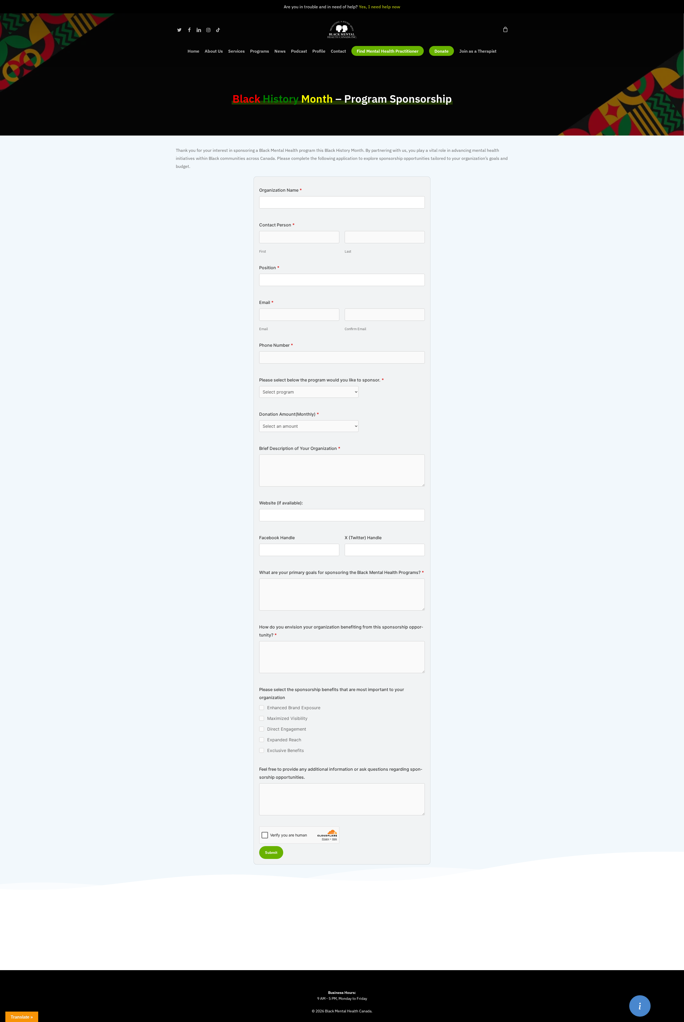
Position (269, 267)
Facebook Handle (277, 537)
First (262, 251)
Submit (271, 852)
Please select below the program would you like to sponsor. (321, 380)
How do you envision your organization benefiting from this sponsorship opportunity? (341, 631)
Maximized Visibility (287, 718)
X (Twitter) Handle (363, 537)
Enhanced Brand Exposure (293, 707)
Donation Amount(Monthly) (289, 414)
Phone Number (276, 345)
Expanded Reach (284, 739)
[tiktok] (218, 29)
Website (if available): (281, 503)
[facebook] (189, 29)
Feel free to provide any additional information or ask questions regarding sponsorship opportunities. (340, 773)
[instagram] (208, 29)
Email (263, 329)
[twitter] (179, 29)
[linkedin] (199, 29)
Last (348, 251)
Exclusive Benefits (285, 750)
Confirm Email (355, 329)
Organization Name (280, 190)
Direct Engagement (286, 729)
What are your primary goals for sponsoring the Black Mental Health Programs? (341, 572)
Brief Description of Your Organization (299, 448)
